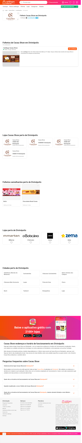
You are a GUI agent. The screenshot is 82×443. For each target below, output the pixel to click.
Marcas (4, 408)
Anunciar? (5, 404)
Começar (5, 6)
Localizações (19, 10)
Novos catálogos (14, 6)
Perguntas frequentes (7, 403)
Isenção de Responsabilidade (39, 433)
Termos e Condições (52, 433)
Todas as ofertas (7, 406)
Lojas (28, 6)
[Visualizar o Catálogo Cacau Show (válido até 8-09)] (11, 58)
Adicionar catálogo (7, 413)
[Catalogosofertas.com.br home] (9, 2)
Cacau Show (11, 10)
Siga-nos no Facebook (25, 404)
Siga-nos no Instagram (25, 406)
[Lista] (77, 2)
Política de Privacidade (63, 433)
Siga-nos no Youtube (25, 408)
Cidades (41, 6)
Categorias (34, 6)
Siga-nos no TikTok (25, 410)
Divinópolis (29, 366)
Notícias (4, 415)
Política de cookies (73, 433)
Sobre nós (5, 412)
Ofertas (23, 6)
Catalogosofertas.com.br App (9, 410)
